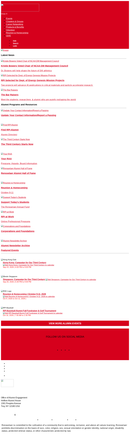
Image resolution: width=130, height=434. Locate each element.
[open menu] (1, 2)
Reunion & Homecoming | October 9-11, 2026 (24, 294)
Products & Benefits (15, 27)
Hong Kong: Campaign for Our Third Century (24, 263)
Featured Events (10, 250)
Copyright (20, 415)
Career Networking (14, 24)
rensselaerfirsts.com (87, 420)
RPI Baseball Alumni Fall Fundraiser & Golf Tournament (29, 311)
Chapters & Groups (14, 21)
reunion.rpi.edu (60, 420)
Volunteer (10, 30)
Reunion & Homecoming (17, 33)
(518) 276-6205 (8, 409)
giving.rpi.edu (45, 420)
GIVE (8, 36)
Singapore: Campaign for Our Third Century (24, 279)
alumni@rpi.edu (8, 412)
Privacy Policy (7, 415)
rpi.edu (72, 420)
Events (9, 18)
